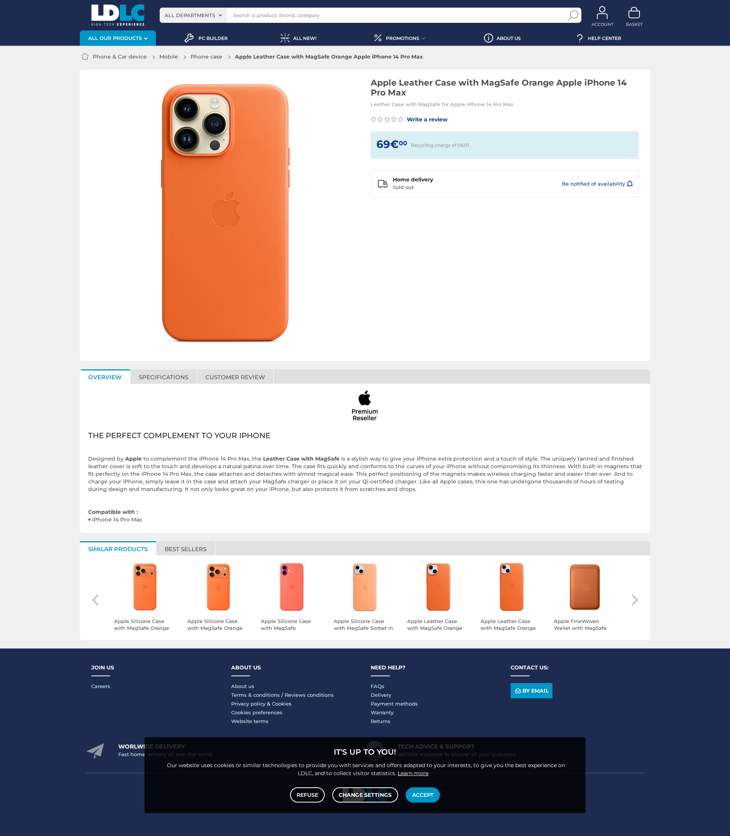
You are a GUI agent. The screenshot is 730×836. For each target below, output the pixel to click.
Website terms (249, 721)
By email (535, 690)
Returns (380, 721)
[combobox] (193, 15)
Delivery (381, 695)
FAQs (377, 686)
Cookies (282, 704)
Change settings (365, 794)
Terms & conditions (255, 695)
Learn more (413, 773)
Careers (100, 686)
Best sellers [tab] (185, 549)
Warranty (382, 712)
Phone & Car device (120, 56)
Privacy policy (248, 704)
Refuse (307, 794)
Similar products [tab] (118, 549)
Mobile (168, 56)
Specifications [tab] (163, 377)
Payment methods (394, 704)
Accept (422, 794)
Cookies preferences (256, 712)
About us (242, 686)
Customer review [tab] (235, 377)
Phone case (206, 56)
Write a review (426, 119)
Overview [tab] (105, 377)
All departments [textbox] (190, 15)
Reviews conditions (309, 695)
